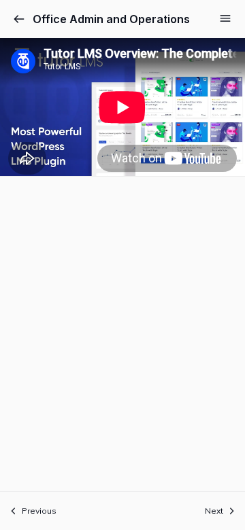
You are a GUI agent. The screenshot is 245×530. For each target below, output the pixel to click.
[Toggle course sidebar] (225, 18)
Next (214, 511)
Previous (39, 511)
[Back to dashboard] (19, 19)
